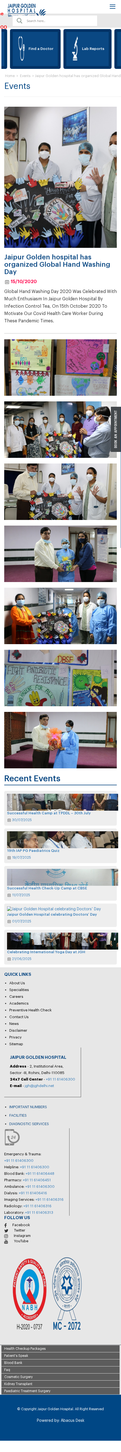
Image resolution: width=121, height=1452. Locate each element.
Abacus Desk (72, 1421)
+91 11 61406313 (39, 1212)
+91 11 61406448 (40, 1173)
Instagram (22, 1235)
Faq (7, 1370)
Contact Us (19, 1017)
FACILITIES (18, 1115)
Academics (19, 1003)
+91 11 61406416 (33, 1193)
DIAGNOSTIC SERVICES (29, 1124)
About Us (17, 983)
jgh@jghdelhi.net (39, 1086)
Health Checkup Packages (25, 1348)
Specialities (19, 990)
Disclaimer (18, 1030)
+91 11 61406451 (37, 1180)
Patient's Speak (16, 1355)
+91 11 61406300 (60, 1079)
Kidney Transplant (18, 1384)
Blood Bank (13, 1362)
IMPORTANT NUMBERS (28, 1107)
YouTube (21, 1241)
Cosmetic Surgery (18, 1377)
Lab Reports (80, 49)
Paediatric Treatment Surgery (27, 1391)
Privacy (15, 1037)
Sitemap (16, 1044)
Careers (16, 996)
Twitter (19, 1230)
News (14, 1023)
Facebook (21, 1225)
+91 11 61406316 (49, 1199)
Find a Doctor (28, 49)
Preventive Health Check (30, 1010)
